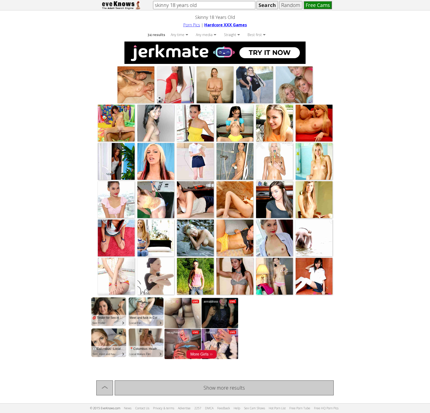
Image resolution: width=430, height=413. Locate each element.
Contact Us (142, 408)
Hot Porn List (277, 408)
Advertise (184, 408)
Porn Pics (191, 25)
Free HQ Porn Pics (326, 408)
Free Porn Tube (299, 408)
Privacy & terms (163, 408)
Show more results (224, 387)
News (127, 408)
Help (237, 408)
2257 (197, 408)
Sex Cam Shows (254, 408)
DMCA (209, 408)
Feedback (223, 408)
